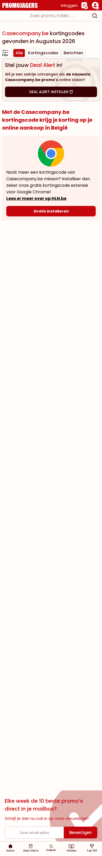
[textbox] (46, 16)
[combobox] (51, 16)
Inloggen (69, 5)
